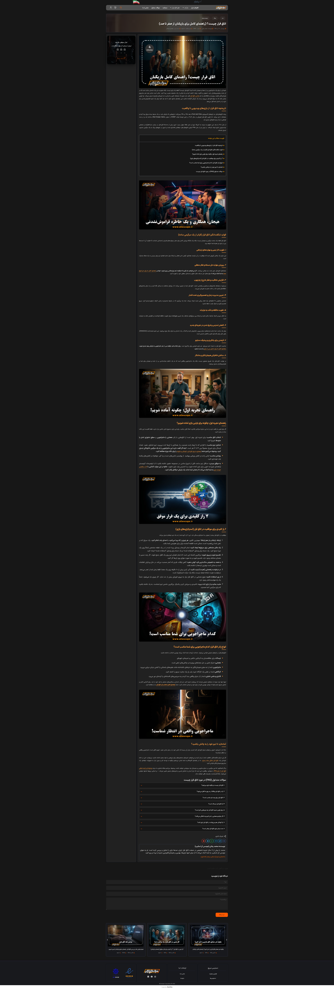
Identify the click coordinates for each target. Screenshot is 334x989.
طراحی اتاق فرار (194, 96)
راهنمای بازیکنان (205, 18)
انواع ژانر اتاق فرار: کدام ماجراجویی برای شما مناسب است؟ (206, 163)
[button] (224, 841)
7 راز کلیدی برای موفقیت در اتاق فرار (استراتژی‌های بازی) (206, 158)
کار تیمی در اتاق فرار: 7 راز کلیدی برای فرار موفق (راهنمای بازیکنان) (167, 949)
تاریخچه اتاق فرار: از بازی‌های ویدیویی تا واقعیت (209, 145)
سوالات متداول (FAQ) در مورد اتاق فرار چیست (209, 172)
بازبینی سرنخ (120, 58)
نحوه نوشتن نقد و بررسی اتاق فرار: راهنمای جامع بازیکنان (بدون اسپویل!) (125, 949)
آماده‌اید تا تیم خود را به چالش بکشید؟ (212, 167)
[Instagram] (155, 976)
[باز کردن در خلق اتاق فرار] (170, 8)
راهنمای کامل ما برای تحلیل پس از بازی (215, 349)
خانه (222, 18)
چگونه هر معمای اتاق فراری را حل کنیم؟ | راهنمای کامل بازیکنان (208, 949)
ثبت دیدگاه (221, 915)
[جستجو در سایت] (121, 7)
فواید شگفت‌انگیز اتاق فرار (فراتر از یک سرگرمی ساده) (207, 150)
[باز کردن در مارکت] (183, 8)
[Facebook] (151, 976)
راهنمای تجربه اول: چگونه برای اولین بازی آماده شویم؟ (207, 154)
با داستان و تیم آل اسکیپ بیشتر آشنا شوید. (212, 857)
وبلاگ (215, 18)
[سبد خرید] (115, 7)
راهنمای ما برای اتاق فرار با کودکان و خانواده (189, 451)
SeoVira (169, 987)
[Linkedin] (148, 976)
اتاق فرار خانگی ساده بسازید (210, 761)
